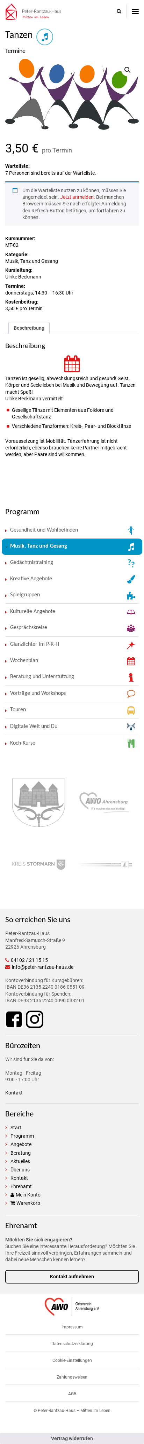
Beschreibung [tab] (29, 328)
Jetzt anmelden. (77, 197)
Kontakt (14, 1093)
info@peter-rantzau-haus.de (42, 967)
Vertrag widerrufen (72, 1438)
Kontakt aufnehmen (72, 1276)
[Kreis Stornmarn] (38, 866)
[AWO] (72, 1313)
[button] (127, 70)
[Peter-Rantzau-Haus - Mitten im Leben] (33, 16)
